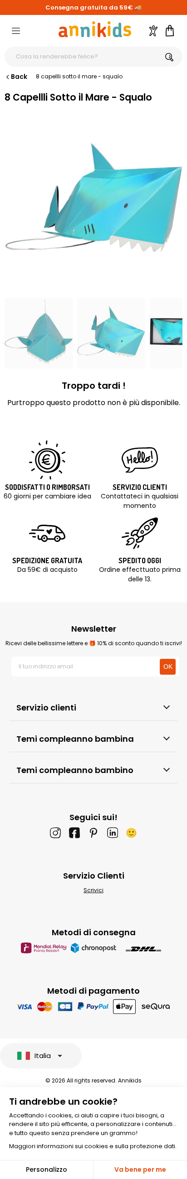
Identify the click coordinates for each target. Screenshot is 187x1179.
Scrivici (93, 890)
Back (19, 76)
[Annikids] (95, 29)
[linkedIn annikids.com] (112, 833)
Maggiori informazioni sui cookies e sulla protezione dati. (93, 1146)
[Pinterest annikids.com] (93, 833)
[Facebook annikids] (74, 833)
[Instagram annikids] (55, 833)
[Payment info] (93, 1006)
